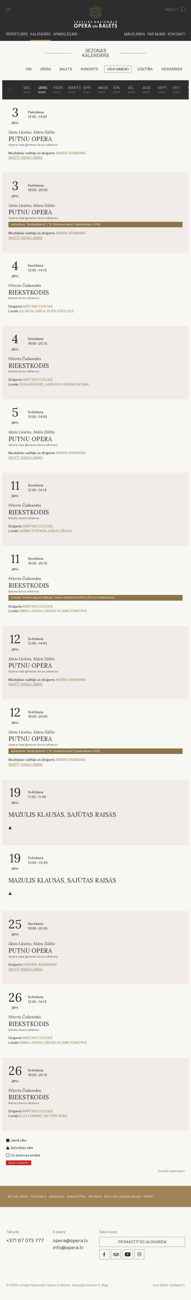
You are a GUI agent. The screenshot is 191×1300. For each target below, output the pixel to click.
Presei (148, 1196)
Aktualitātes (17, 1196)
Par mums (156, 34)
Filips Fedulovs (60, 311)
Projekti (95, 1196)
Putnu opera (30, 139)
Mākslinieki (134, 34)
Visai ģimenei (118, 69)
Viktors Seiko (55, 1116)
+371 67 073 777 (25, 1240)
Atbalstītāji (76, 1196)
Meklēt (172, 9)
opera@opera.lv (70, 1240)
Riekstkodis (28, 292)
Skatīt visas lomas (25, 158)
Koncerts (89, 69)
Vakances (56, 1196)
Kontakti (176, 34)
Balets (66, 69)
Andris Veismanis (71, 153)
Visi (29, 69)
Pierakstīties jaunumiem (142, 1242)
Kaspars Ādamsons (40, 965)
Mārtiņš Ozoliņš (38, 306)
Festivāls (38, 1196)
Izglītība (145, 69)
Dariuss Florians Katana (67, 384)
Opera (45, 69)
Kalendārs (40, 34)
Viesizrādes (171, 69)
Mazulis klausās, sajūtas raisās (62, 814)
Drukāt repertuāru (171, 1171)
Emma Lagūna (31, 611)
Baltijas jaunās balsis (122, 1196)
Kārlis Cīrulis (60, 531)
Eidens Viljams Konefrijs (65, 611)
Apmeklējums (65, 34)
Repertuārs (17, 34)
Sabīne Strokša (33, 531)
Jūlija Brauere (31, 384)
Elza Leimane (30, 1116)
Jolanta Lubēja (32, 311)
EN (8, 9)
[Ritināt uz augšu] (180, 1289)
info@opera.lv (68, 1247)
